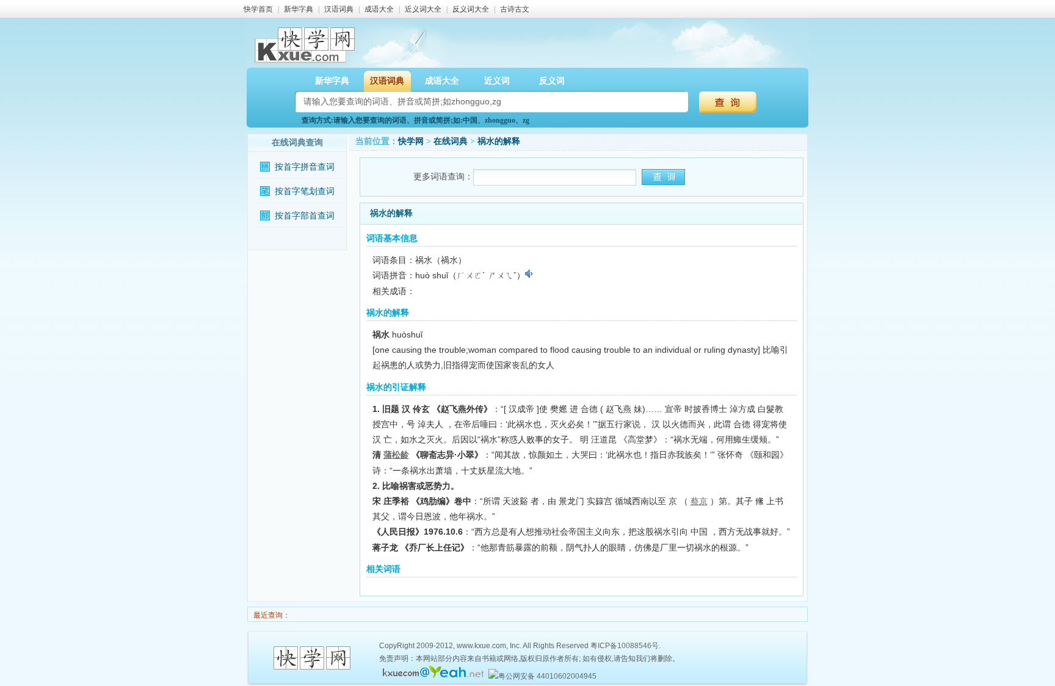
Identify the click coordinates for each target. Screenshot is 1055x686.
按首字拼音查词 (305, 167)
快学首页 (258, 9)
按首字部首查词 (305, 215)
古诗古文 (514, 9)
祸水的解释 (498, 141)
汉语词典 (338, 9)
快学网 (411, 141)
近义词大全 (423, 9)
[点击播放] (529, 274)
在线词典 (450, 141)
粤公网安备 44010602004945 (547, 676)
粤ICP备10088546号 (624, 645)
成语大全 (379, 9)
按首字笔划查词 (305, 191)
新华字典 (298, 9)
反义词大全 (470, 9)
